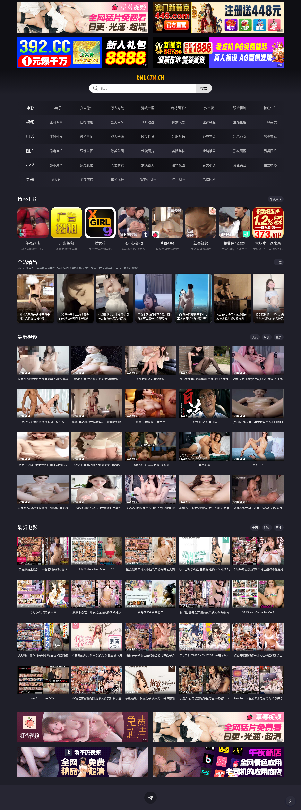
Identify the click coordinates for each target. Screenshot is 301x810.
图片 (30, 151)
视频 (30, 122)
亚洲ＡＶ (56, 122)
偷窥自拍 (56, 151)
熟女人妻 (178, 122)
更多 (279, 337)
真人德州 (86, 108)
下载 (279, 262)
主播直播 (239, 122)
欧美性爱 (147, 136)
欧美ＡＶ (117, 122)
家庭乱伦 (86, 165)
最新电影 (27, 527)
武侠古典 (147, 165)
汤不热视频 (148, 179)
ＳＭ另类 (270, 122)
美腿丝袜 (178, 151)
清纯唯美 (209, 151)
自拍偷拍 (86, 122)
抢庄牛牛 (270, 108)
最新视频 (27, 337)
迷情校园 (178, 165)
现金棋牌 (239, 108)
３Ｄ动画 (147, 122)
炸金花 (209, 108)
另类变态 (270, 136)
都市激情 (56, 165)
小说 (30, 165)
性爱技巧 (270, 165)
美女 (255, 337)
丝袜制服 (209, 122)
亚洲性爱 (56, 136)
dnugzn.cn (150, 78)
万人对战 (117, 108)
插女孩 (56, 179)
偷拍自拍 (86, 136)
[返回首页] (290, 801)
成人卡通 (117, 136)
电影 (30, 136)
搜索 (203, 88)
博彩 (30, 108)
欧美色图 (117, 151)
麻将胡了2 (178, 108)
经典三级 (209, 136)
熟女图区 (239, 151)
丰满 (255, 527)
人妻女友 (117, 165)
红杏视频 (178, 179)
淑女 (267, 527)
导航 (30, 179)
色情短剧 (209, 179)
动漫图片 (147, 151)
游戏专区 (147, 108)
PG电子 (56, 108)
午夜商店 (86, 179)
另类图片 (270, 151)
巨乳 (267, 337)
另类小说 (209, 165)
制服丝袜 (178, 136)
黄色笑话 (239, 165)
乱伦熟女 (239, 136)
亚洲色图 (86, 151)
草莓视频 (117, 179)
